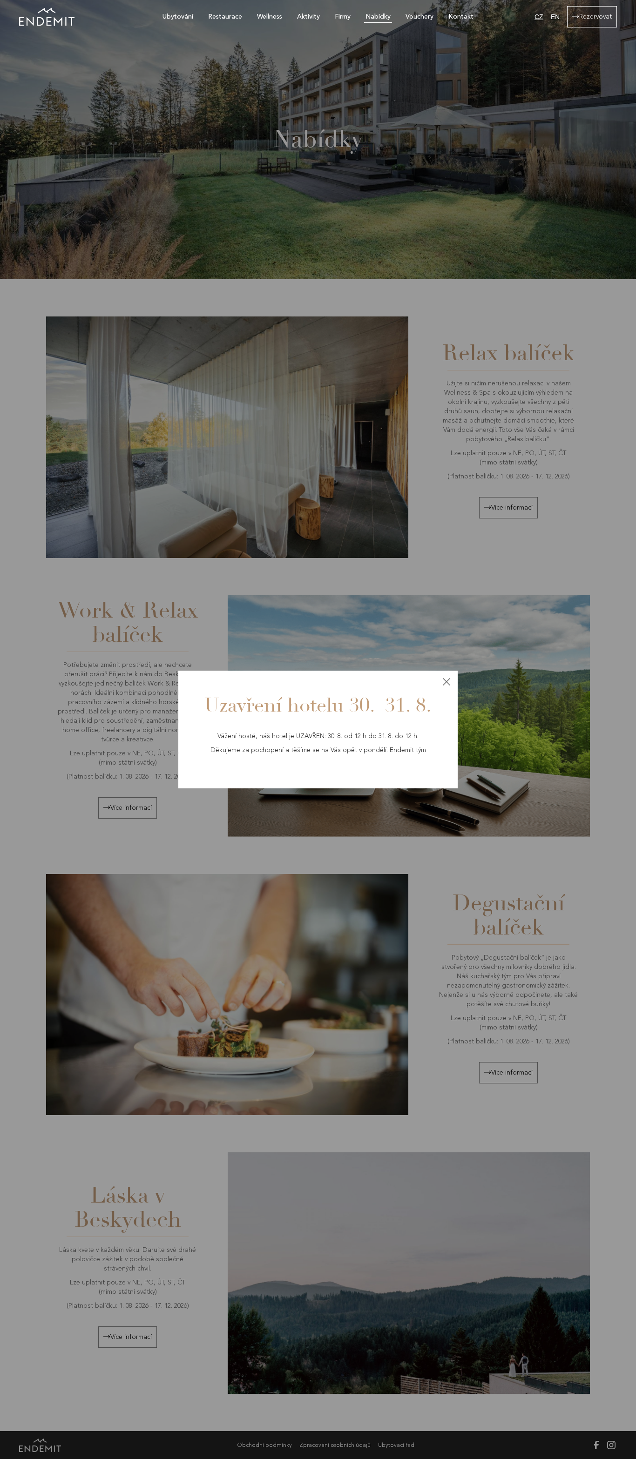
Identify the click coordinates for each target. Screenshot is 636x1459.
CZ (539, 16)
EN (555, 16)
